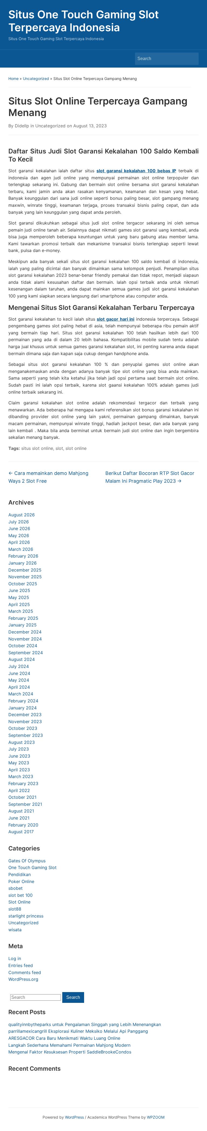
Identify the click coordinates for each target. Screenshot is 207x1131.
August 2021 (21, 811)
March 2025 (20, 611)
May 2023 (18, 762)
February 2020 (23, 825)
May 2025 (18, 597)
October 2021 (22, 797)
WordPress (74, 1117)
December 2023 (25, 714)
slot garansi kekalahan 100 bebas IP (136, 170)
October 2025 (22, 583)
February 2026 (23, 556)
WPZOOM (155, 1117)
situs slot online (37, 448)
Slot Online (19, 902)
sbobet (15, 888)
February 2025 (23, 618)
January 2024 (22, 707)
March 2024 (20, 693)
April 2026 (19, 542)
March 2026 (20, 549)
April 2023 (19, 769)
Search (192, 58)
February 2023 (23, 783)
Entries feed (20, 965)
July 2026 (18, 521)
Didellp (22, 125)
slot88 (14, 909)
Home (13, 78)
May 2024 (18, 680)
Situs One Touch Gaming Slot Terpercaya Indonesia (83, 21)
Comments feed (24, 972)
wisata (15, 929)
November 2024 (25, 639)
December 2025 (25, 570)
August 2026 (21, 514)
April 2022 (19, 790)
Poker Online (21, 881)
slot (59, 448)
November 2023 (25, 721)
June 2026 (19, 528)
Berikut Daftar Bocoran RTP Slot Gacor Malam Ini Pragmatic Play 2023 (149, 477)
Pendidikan (19, 874)
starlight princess (25, 916)
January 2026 (22, 563)
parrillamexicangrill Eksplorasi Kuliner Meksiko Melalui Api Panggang (78, 1031)
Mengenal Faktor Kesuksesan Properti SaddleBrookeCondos (69, 1052)
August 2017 (21, 831)
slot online (76, 448)
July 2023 (18, 749)
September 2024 (25, 652)
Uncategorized (36, 78)
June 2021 (18, 818)
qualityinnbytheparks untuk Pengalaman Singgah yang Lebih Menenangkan (84, 1024)
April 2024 (19, 687)
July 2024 (18, 666)
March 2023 (20, 776)
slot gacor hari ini (115, 319)
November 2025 (25, 576)
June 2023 (19, 756)
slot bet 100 (20, 895)
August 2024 (21, 659)
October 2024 (22, 645)
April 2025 (19, 604)
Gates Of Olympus (27, 860)
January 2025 (22, 625)
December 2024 (25, 632)
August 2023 (21, 742)
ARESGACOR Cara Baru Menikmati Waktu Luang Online (64, 1038)
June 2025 (19, 590)
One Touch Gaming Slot (32, 867)
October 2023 (22, 728)
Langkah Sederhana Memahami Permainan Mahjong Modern (69, 1045)
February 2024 (23, 700)
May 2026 (18, 535)
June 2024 (19, 673)
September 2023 (25, 735)
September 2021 (25, 804)
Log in (14, 958)
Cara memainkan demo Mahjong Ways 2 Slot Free (48, 477)
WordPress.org (23, 979)
